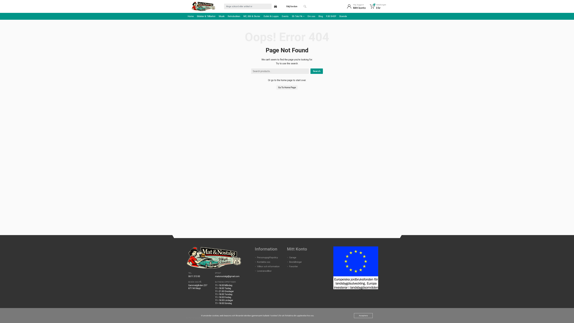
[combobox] (248, 6)
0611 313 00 (194, 276)
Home (191, 16)
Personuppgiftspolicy (267, 257)
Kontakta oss (263, 262)
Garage (292, 257)
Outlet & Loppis (271, 16)
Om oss (311, 16)
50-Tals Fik (297, 16)
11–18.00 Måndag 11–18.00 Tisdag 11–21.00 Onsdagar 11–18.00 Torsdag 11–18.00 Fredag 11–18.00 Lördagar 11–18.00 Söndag (224, 294)
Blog (321, 16)
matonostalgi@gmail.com (227, 276)
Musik (222, 16)
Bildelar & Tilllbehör (206, 16)
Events (285, 16)
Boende (343, 16)
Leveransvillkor (264, 271)
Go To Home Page (287, 87)
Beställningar (295, 262)
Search (316, 71)
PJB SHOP (331, 16)
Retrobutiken (234, 16)
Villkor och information (268, 266)
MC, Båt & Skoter (252, 16)
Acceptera (363, 315)
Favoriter (293, 266)
